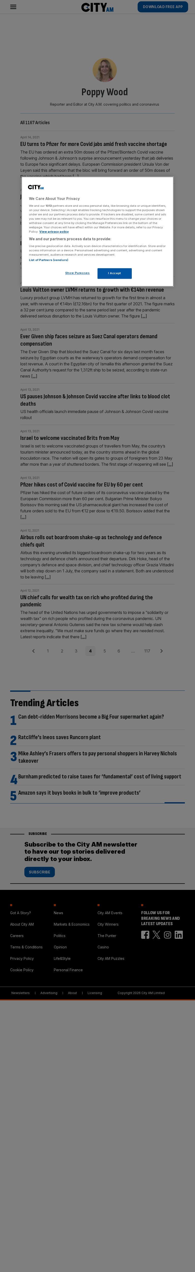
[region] (97, 231)
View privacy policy (54, 231)
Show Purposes (77, 273)
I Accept (114, 273)
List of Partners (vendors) (48, 260)
